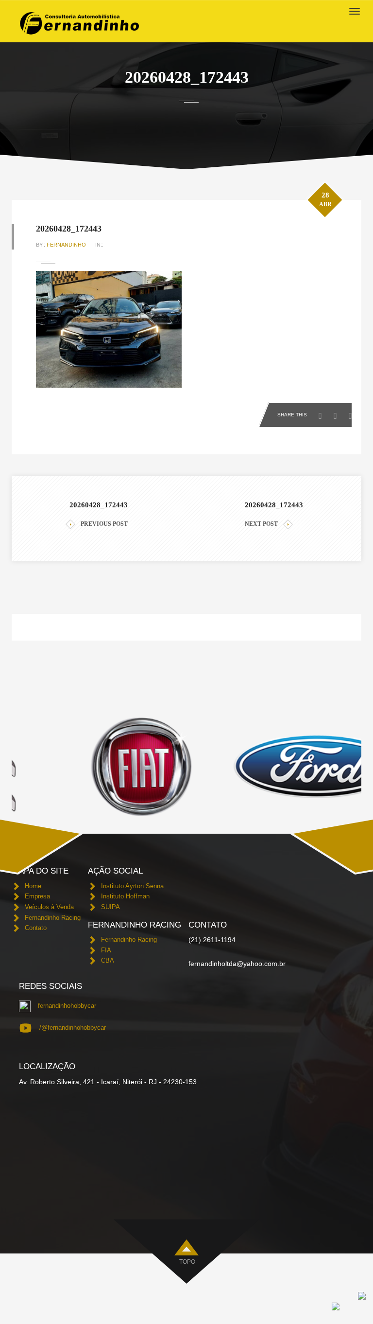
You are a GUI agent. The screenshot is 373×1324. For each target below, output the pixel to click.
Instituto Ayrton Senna (132, 886)
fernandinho (66, 245)
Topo (187, 1261)
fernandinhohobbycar (67, 1005)
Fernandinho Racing (53, 917)
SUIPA (110, 907)
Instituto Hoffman (125, 896)
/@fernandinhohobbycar (72, 1027)
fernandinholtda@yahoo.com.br (237, 963)
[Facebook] (323, 413)
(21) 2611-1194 (212, 940)
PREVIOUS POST (104, 523)
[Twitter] (338, 413)
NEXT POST (261, 523)
